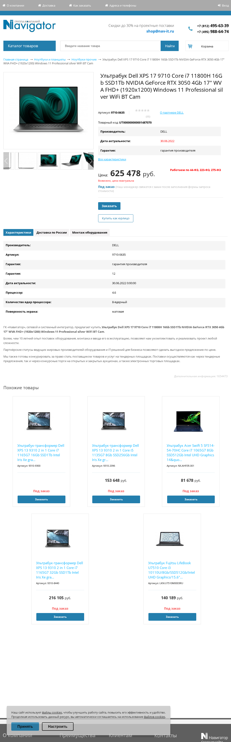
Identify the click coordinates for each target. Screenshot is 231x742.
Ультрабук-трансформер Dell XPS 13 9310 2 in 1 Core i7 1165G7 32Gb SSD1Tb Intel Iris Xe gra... (59, 570)
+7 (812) (213, 26)
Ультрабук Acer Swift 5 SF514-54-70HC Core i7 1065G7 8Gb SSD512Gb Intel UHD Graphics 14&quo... (191, 452)
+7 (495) (213, 32)
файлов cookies (154, 717)
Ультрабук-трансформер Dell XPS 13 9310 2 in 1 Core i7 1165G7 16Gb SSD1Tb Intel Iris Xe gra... (40, 452)
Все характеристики (112, 159)
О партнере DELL (172, 112)
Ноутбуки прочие (84, 59)
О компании (15, 5)
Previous (6, 161)
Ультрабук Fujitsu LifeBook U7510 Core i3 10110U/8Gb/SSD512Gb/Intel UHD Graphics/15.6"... (171, 570)
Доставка (48, 5)
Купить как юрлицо (115, 218)
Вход (225, 5)
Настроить (57, 726)
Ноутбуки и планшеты (50, 59)
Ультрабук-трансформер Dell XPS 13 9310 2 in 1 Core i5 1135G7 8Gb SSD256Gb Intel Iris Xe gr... (115, 452)
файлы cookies (52, 712)
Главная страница (15, 59)
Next (91, 161)
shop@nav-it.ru (160, 31)
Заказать (109, 206)
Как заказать (82, 5)
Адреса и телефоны (122, 5)
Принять (25, 726)
